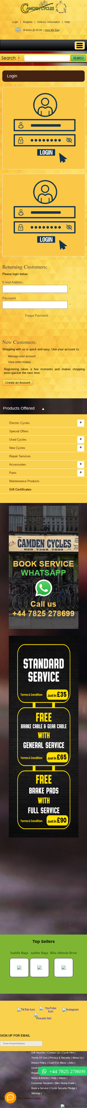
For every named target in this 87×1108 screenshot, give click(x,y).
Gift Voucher (38, 1052)
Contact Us (53, 1052)
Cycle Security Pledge (63, 1088)
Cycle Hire (68, 1052)
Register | (29, 22)
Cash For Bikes (57, 1062)
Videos (62, 1078)
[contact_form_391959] (10, 1097)
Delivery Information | (50, 22)
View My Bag (52, 30)
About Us (77, 1057)
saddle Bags (39, 953)
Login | (16, 22)
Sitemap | (36, 1093)
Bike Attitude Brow (63, 953)
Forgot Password (36, 315)
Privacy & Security (59, 1057)
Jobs (71, 1062)
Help (67, 22)
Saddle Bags (19, 953)
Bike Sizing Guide (65, 1083)
